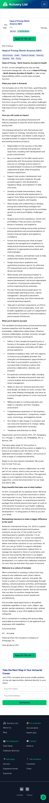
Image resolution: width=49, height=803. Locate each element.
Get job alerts (32, 728)
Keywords (7, 773)
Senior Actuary (8, 55)
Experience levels (10, 768)
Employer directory (11, 750)
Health (17, 55)
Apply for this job (23, 39)
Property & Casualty (28, 55)
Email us (29, 746)
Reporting (6, 58)
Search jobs (31, 732)
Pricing (18, 58)
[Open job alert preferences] (43, 797)
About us (7, 728)
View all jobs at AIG (10, 645)
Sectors (6, 764)
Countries (30, 764)
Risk (12, 58)
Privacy (29, 795)
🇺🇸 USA (13, 31)
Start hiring (7, 746)
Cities (28, 768)
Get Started (24, 702)
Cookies (20, 795)
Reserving (40, 55)
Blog (5, 732)
